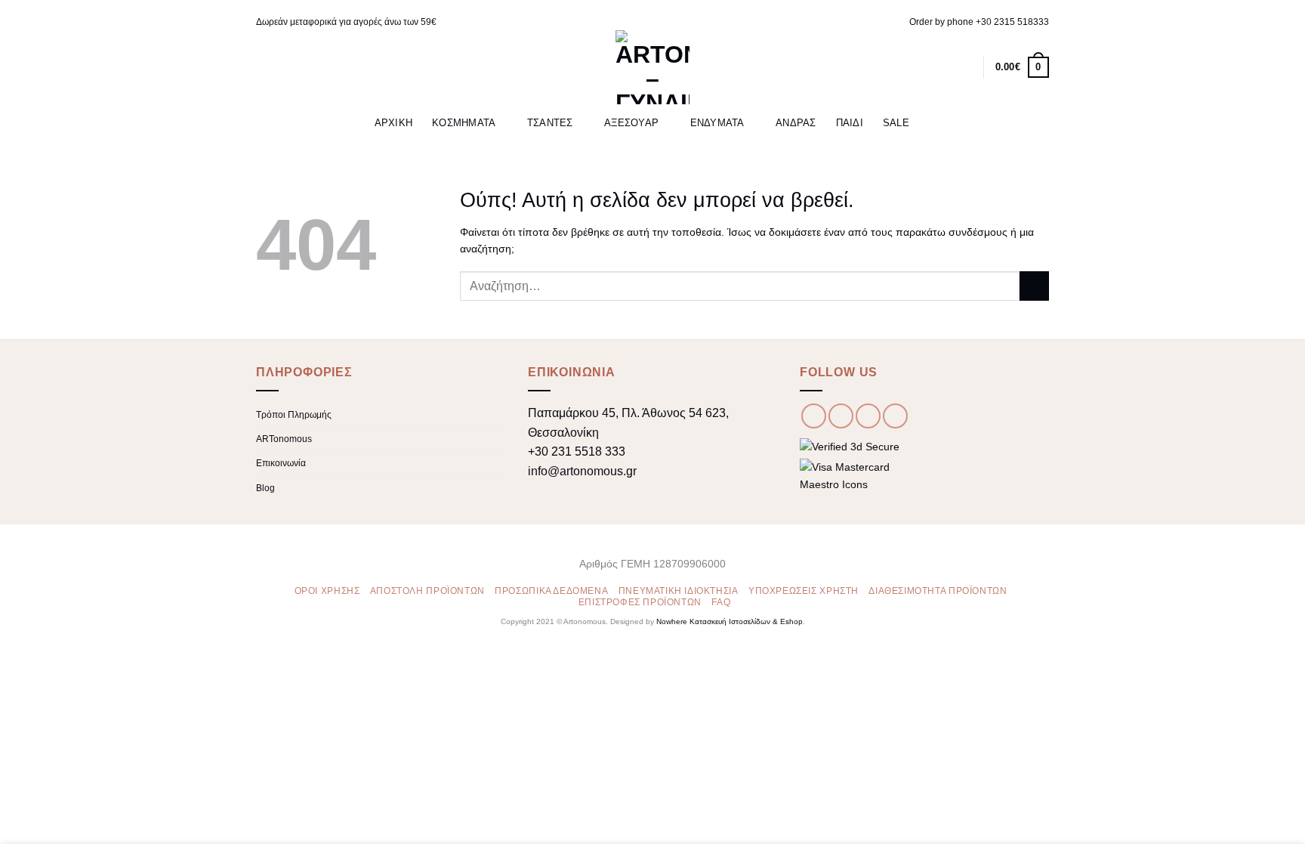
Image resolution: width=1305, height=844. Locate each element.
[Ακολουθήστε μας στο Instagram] (840, 415)
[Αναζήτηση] (918, 67)
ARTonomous (284, 439)
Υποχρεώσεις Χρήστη (803, 591)
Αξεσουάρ (631, 122)
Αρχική (394, 122)
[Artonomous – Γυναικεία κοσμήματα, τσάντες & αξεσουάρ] (652, 67)
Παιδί (849, 122)
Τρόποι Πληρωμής (294, 415)
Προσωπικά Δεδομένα (551, 591)
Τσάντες (550, 122)
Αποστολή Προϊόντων (427, 591)
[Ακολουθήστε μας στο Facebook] (813, 415)
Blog (265, 488)
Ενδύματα (717, 122)
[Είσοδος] (941, 67)
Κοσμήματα (463, 122)
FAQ (720, 602)
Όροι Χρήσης (327, 591)
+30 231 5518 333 (576, 451)
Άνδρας (796, 122)
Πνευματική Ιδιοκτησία (679, 591)
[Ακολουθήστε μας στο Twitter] (868, 415)
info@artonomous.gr (582, 471)
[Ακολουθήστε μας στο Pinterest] (895, 415)
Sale (896, 122)
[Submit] (1034, 286)
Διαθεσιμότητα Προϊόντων (937, 591)
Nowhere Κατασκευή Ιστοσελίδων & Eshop (729, 621)
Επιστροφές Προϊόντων (640, 602)
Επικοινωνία (281, 463)
